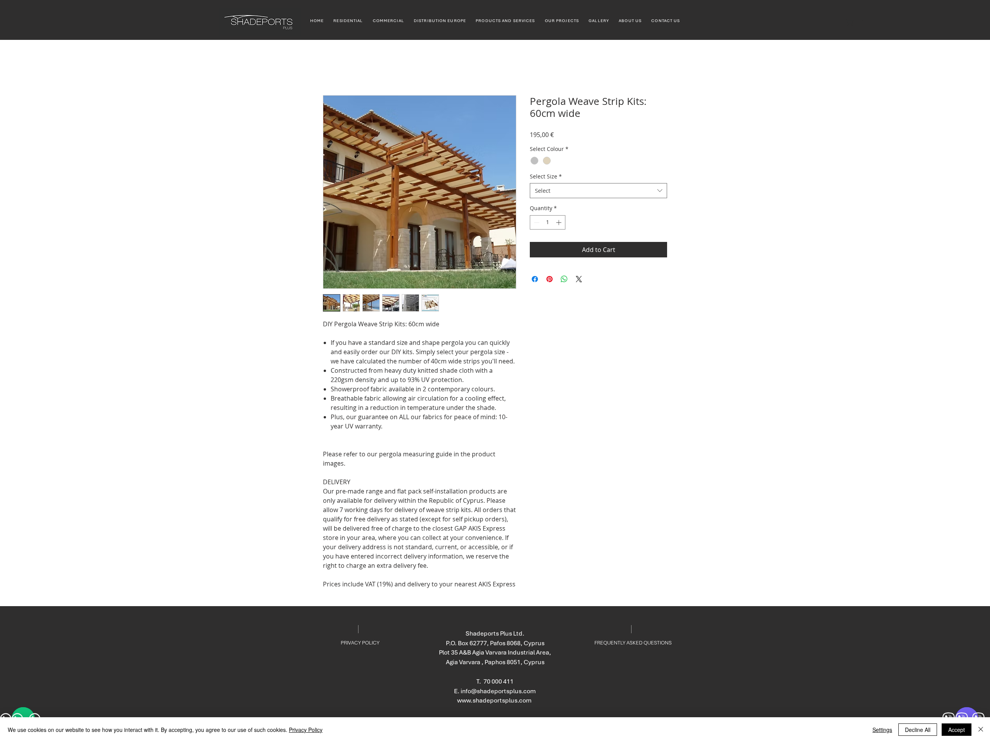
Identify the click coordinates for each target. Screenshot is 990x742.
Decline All (917, 729)
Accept (956, 729)
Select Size (546, 176)
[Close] (980, 729)
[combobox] (598, 190)
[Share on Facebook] (534, 279)
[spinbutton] (548, 222)
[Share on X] (579, 279)
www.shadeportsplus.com (494, 700)
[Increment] (559, 222)
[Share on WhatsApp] (564, 279)
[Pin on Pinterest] (549, 279)
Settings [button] (882, 729)
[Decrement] (536, 222)
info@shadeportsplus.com (498, 691)
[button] (855, 22)
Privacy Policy (306, 729)
